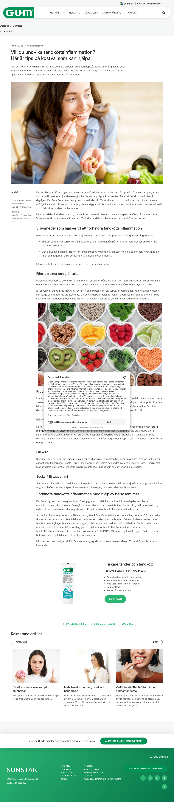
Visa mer (8, 31)
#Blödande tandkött (104, 624)
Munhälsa (56, 12)
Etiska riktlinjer (91, 776)
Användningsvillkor (93, 772)
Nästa (155, 642)
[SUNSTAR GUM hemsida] (18, 12)
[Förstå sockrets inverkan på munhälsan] (36, 666)
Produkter (74, 12)
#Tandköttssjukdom (76, 624)
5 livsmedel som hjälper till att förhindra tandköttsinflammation (21, 203)
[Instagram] (150, 778)
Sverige (128, 3)
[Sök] (162, 12)
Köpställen (91, 12)
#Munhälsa (127, 624)
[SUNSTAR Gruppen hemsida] (30, 769)
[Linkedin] (157, 778)
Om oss (132, 12)
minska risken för (77, 459)
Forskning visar (141, 235)
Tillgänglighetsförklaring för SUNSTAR (102, 779)
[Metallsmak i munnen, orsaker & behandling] (87, 666)
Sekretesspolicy (91, 769)
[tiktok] (164, 778)
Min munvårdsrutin (113, 12)
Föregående (21, 642)
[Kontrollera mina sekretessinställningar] (164, 786)
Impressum (89, 766)
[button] (115, 599)
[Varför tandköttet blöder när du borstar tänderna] (139, 666)
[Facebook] (143, 778)
